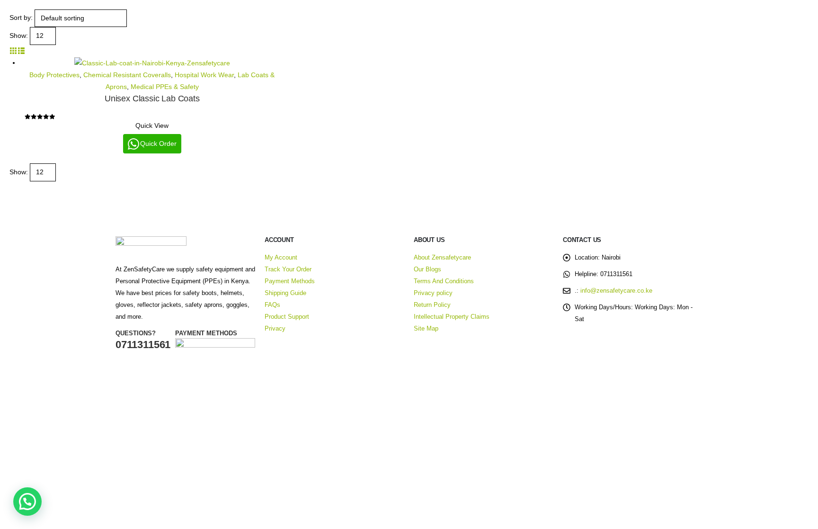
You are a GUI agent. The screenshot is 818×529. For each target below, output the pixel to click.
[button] (13, 50)
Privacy (275, 328)
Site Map (426, 328)
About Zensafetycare (442, 257)
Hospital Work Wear (204, 75)
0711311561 (143, 344)
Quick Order (158, 143)
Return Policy (432, 305)
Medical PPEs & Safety (165, 86)
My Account (281, 257)
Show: (18, 35)
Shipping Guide (285, 293)
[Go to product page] (152, 63)
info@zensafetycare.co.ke (616, 290)
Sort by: (21, 17)
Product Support (287, 317)
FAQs (272, 305)
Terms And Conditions (444, 281)
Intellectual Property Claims (451, 317)
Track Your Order (288, 269)
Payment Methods (290, 281)
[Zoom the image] (151, 242)
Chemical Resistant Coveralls (127, 75)
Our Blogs (427, 269)
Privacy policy (433, 293)
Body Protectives (54, 75)
